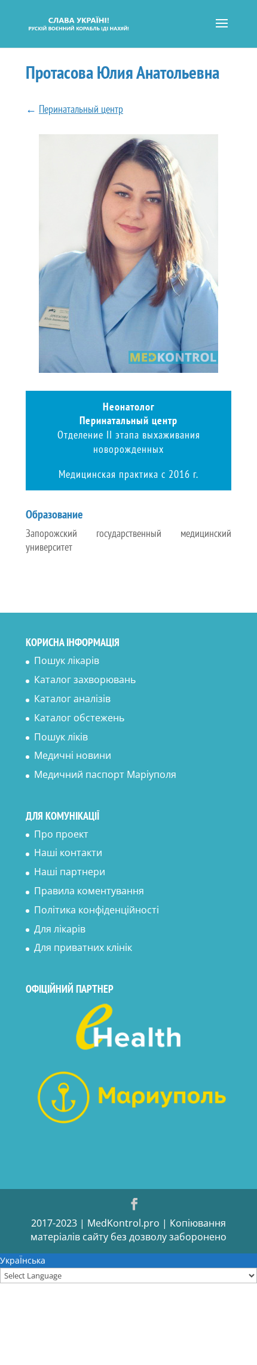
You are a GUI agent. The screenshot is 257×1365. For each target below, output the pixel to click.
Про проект (61, 834)
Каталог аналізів (72, 698)
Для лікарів (59, 928)
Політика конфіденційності (96, 909)
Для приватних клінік (83, 947)
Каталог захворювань (85, 679)
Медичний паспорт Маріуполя (105, 774)
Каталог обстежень (79, 717)
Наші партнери (69, 871)
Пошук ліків (61, 736)
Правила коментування (89, 890)
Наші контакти (68, 852)
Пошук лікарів (66, 660)
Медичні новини (72, 755)
